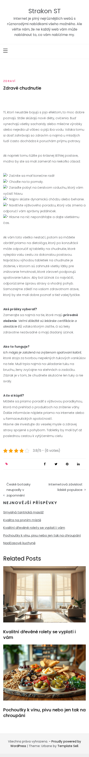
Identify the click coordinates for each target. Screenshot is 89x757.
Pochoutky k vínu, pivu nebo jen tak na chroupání (42, 535)
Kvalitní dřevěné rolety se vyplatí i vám (34, 527)
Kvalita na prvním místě (22, 520)
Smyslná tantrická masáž (23, 512)
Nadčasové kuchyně (19, 543)
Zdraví (9, 81)
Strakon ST (44, 11)
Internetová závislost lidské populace (66, 487)
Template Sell (67, 746)
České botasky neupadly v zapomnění (18, 490)
